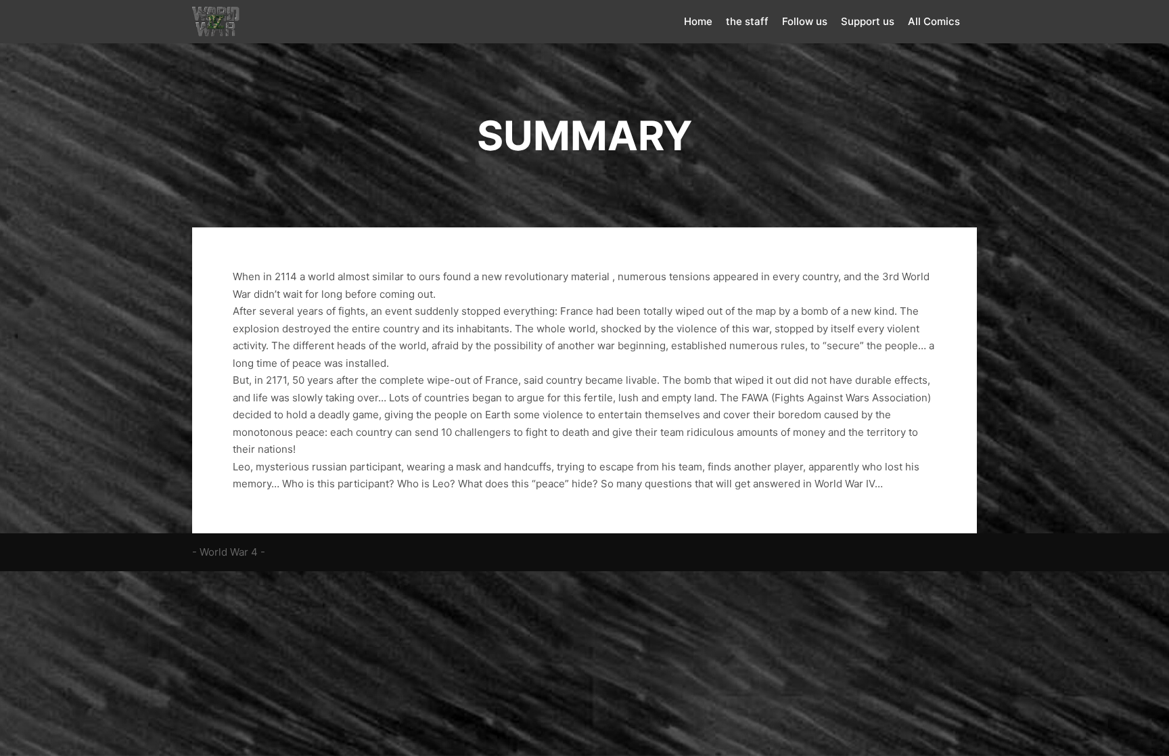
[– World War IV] (215, 21)
